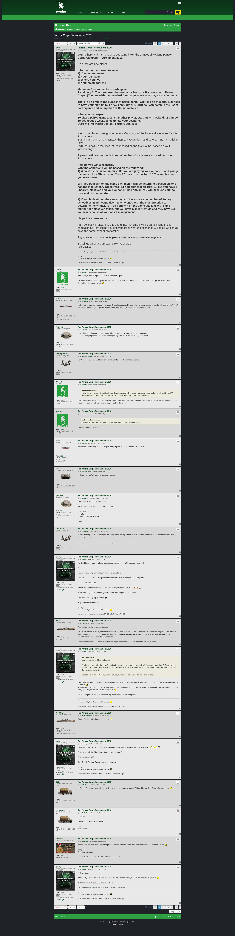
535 (61, 456)
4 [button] (168, 43)
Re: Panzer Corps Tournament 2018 (94, 269)
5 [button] (171, 43)
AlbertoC (59, 269)
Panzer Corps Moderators (99, 38)
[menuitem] (68, 25)
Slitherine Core (68, 38)
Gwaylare (59, 838)
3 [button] (165, 43)
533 (61, 314)
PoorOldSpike (60, 713)
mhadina (59, 469)
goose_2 (58, 47)
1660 (62, 728)
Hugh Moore (60, 810)
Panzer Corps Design (82, 38)
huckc (58, 440)
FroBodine (59, 299)
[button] (155, 43)
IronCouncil (60, 528)
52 (61, 511)
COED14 (58, 782)
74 (61, 342)
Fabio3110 (59, 327)
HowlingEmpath (61, 353)
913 (61, 636)
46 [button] (176, 43)
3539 (62, 73)
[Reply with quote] (178, 48)
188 (61, 855)
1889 (62, 288)
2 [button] (162, 43)
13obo (58, 621)
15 (61, 484)
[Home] (54, 0)
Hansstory (59, 495)
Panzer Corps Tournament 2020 (73, 35)
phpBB (110, 922)
